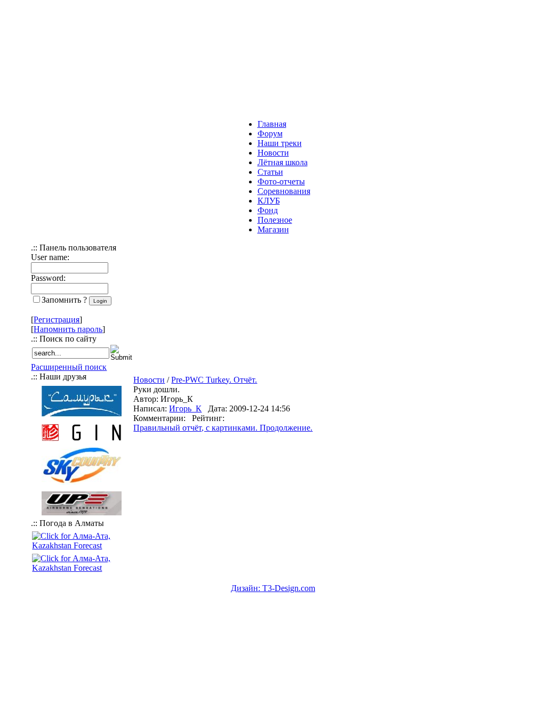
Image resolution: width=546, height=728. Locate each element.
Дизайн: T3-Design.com (273, 588)
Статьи (270, 171)
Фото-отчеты (281, 181)
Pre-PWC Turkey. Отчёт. (214, 379)
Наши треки (280, 143)
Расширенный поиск (69, 366)
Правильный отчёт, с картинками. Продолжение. (222, 427)
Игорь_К (185, 408)
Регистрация (56, 319)
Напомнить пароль (68, 329)
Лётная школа (283, 162)
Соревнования (284, 191)
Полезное (275, 219)
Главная (272, 123)
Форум (270, 133)
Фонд (268, 210)
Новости (273, 152)
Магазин (273, 229)
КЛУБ (269, 200)
